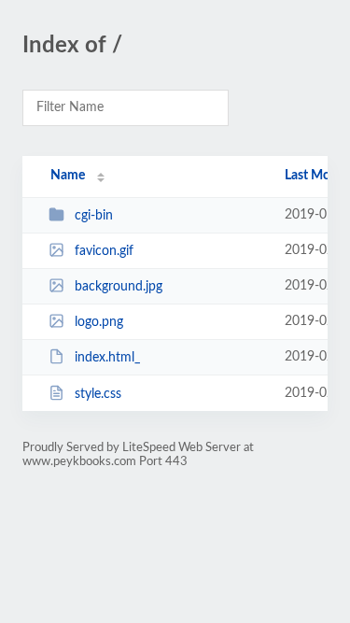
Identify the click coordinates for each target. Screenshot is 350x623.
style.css (98, 394)
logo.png (99, 322)
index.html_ (107, 357)
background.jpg (118, 286)
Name (67, 175)
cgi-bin (94, 215)
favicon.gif (104, 251)
